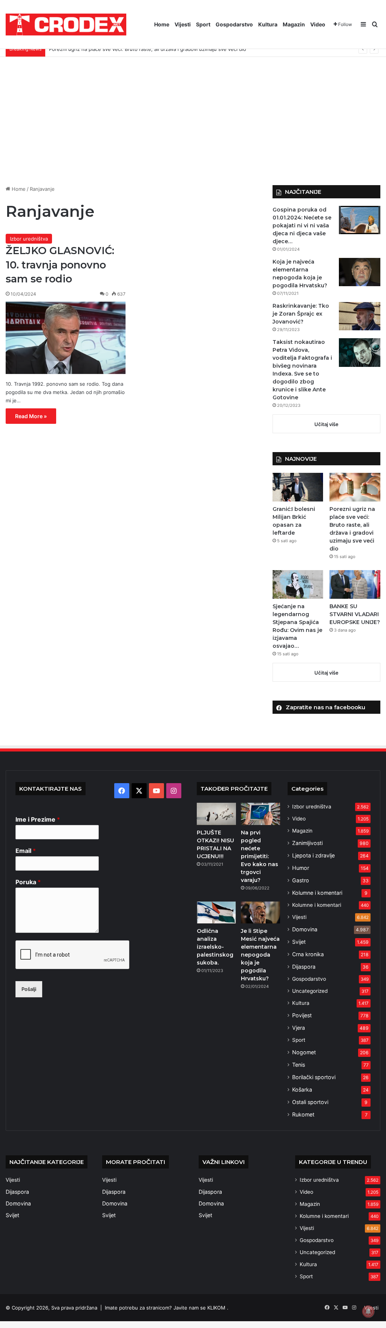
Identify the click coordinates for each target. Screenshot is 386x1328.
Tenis (298, 1064)
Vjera (298, 1027)
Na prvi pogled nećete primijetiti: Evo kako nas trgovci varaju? (259, 856)
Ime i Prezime (37, 819)
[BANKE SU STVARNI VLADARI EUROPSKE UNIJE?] (354, 584)
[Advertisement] (193, 121)
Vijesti (183, 24)
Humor (300, 868)
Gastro (300, 880)
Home (161, 24)
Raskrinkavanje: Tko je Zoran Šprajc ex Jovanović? (301, 313)
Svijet (299, 941)
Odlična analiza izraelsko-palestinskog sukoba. (215, 947)
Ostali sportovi (310, 1102)
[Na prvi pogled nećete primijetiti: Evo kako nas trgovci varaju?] (260, 814)
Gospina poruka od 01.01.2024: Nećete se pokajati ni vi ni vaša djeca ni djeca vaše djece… (302, 225)
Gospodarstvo (234, 24)
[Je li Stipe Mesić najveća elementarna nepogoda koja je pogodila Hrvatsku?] (260, 912)
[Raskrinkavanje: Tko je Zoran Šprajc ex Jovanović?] (359, 316)
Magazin (294, 24)
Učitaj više (326, 424)
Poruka (28, 882)
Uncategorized (310, 991)
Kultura (267, 24)
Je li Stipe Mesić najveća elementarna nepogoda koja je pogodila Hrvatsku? (260, 955)
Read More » (31, 416)
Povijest (302, 1015)
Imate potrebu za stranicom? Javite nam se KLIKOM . (166, 1308)
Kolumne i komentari (317, 892)
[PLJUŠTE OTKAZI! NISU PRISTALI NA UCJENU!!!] (216, 814)
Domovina (304, 929)
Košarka (302, 1089)
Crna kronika (308, 954)
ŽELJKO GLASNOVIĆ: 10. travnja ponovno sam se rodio (60, 264)
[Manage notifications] (368, 1311)
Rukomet (303, 1114)
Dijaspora (304, 966)
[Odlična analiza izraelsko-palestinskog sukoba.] (216, 912)
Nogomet (304, 1052)
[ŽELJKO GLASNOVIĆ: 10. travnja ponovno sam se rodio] (66, 338)
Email (25, 850)
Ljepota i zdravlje (313, 855)
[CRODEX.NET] (66, 24)
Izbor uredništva (29, 239)
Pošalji (28, 989)
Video (317, 24)
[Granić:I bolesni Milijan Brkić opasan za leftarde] (298, 487)
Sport (203, 24)
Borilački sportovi (313, 1077)
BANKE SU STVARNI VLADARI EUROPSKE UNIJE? (354, 614)
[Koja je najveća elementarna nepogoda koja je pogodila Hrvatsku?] (359, 272)
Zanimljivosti (307, 843)
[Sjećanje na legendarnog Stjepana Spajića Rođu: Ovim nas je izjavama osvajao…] (298, 584)
